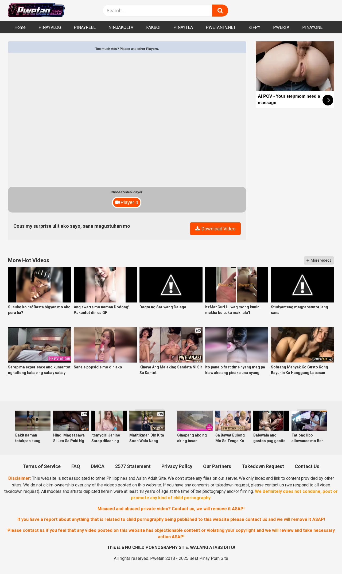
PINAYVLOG (49, 27)
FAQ (75, 466)
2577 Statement (133, 466)
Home (20, 27)
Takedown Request (263, 466)
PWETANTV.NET (221, 27)
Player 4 (129, 202)
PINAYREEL (85, 27)
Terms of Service (42, 466)
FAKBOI (153, 27)
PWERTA (281, 27)
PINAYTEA (183, 27)
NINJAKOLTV (120, 27)
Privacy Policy (176, 466)
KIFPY (254, 27)
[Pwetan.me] (36, 10)
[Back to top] (323, 557)
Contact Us (307, 466)
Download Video (217, 228)
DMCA (97, 466)
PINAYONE (312, 27)
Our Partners (217, 466)
